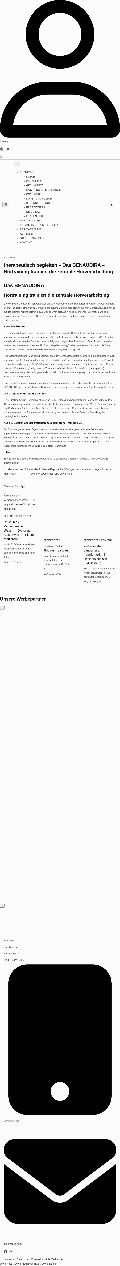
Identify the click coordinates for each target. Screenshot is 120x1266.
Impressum (10, 1259)
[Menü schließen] (17, 164)
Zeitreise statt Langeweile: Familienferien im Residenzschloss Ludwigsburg (95, 554)
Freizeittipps (23, 516)
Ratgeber (9, 257)
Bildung (8, 516)
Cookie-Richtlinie (40, 1259)
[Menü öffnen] (5, 204)
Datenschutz (23, 1259)
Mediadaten (57, 1259)
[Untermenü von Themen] (33, 172)
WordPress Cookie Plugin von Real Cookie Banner (28, 1263)
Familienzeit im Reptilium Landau (56, 548)
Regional (106, 540)
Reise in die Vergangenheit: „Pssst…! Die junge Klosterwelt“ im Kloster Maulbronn (19, 530)
